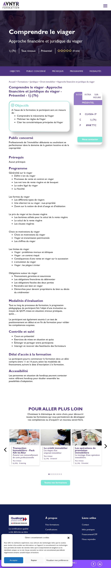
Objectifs (15, 71)
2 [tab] (51, 474)
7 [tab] (61, 474)
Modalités (95, 71)
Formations (23, 81)
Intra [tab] (88, 94)
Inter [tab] (79, 94)
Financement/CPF (89, 534)
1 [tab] (49, 474)
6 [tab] (59, 474)
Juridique (34, 81)
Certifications (51, 529)
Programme (76, 71)
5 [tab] (57, 474)
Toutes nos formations (55, 482)
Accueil (12, 81)
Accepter (13, 560)
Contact (85, 524)
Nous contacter (90, 139)
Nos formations (52, 524)
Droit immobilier (47, 81)
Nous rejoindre (89, 539)
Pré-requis (57, 71)
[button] (68, 537)
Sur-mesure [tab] (97, 96)
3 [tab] (53, 474)
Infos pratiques (88, 529)
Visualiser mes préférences (57, 560)
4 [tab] (55, 474)
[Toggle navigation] (105, 5)
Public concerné (36, 71)
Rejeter (34, 560)
